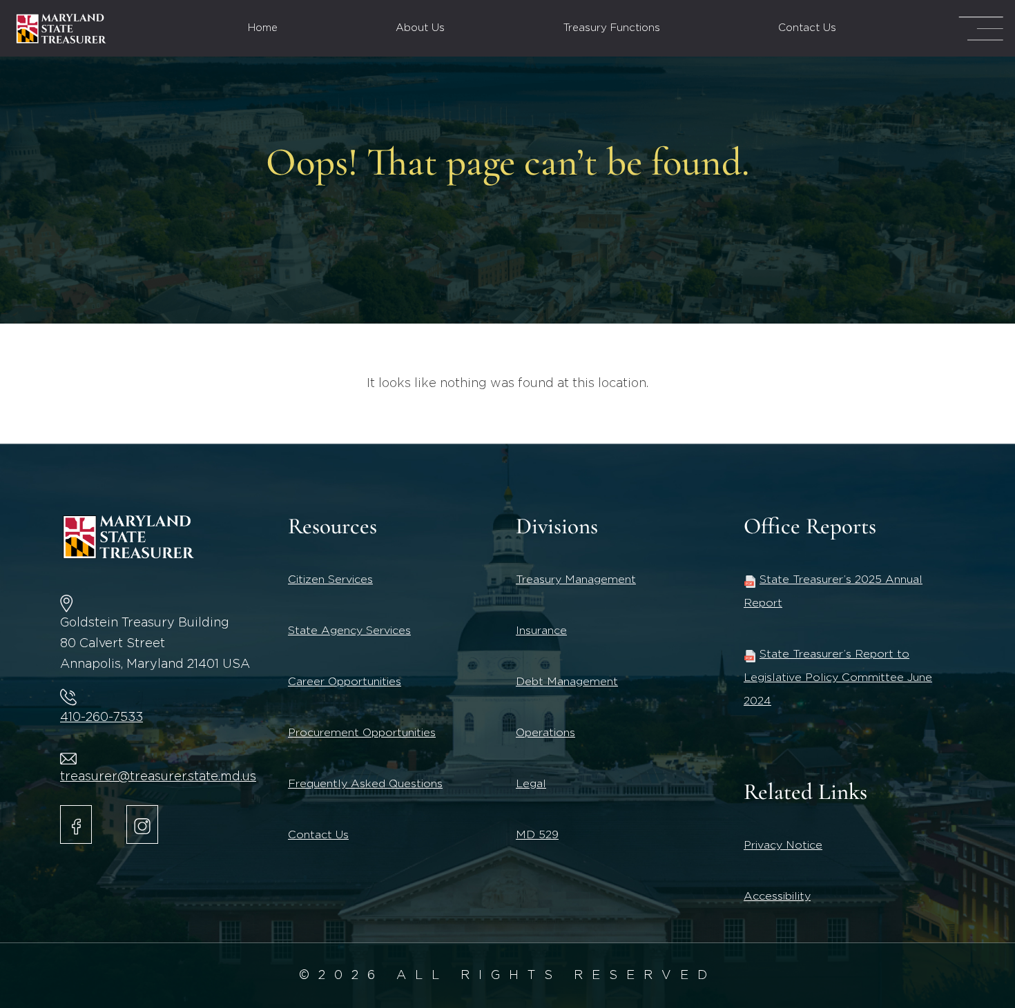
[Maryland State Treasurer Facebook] (76, 824)
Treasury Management (576, 579)
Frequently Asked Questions (365, 783)
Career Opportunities (344, 681)
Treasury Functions (611, 28)
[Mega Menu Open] (980, 28)
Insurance (541, 630)
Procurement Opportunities (362, 732)
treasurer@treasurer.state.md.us (158, 777)
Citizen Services (330, 579)
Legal (531, 783)
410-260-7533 (101, 717)
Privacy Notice (783, 845)
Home (263, 28)
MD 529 (537, 834)
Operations (545, 732)
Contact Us (807, 28)
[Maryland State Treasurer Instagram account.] (142, 824)
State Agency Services (349, 630)
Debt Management (567, 681)
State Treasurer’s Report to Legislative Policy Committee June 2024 (838, 677)
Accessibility (777, 896)
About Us (420, 28)
